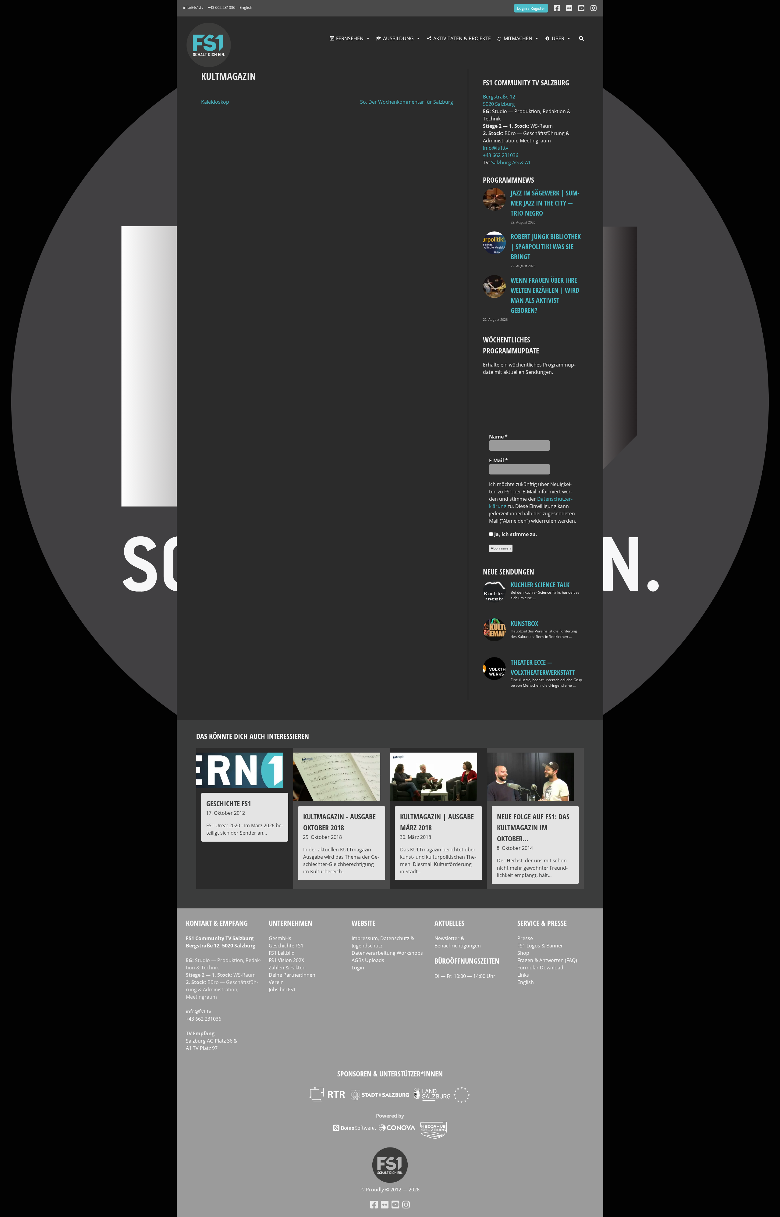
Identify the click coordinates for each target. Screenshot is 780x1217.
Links (523, 975)
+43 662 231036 (221, 7)
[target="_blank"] (593, 8)
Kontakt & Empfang (217, 923)
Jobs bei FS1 (282, 989)
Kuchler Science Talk (540, 584)
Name (498, 436)
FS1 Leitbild (282, 953)
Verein (276, 982)
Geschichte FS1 (286, 945)
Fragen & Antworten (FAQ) (547, 960)
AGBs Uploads (368, 960)
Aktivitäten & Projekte (462, 38)
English (245, 7)
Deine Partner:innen (292, 975)
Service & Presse (542, 923)
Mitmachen (518, 38)
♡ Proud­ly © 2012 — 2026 (390, 1189)
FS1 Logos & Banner (540, 945)
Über (558, 38)
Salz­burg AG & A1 (511, 162)
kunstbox (524, 623)
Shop (523, 953)
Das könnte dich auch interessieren (252, 736)
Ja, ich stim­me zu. (515, 534)
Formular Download (540, 967)
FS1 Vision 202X (286, 960)
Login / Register (531, 8)
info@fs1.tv (193, 7)
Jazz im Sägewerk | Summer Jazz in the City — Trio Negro (545, 202)
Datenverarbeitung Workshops (387, 953)
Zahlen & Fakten (287, 967)
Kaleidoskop (215, 101)
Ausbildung (398, 38)
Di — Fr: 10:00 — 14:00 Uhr (464, 976)
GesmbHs (280, 938)
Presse (525, 938)
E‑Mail (498, 460)
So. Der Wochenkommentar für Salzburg (406, 101)
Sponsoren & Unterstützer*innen (390, 1073)
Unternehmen (290, 923)
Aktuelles (449, 923)
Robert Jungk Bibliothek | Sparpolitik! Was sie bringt (546, 246)
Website (363, 923)
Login (358, 967)
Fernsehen (349, 38)
